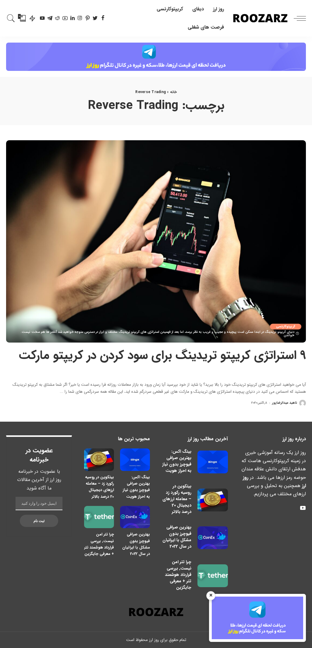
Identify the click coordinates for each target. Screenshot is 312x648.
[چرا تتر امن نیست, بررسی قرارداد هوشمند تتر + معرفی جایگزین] (212, 575)
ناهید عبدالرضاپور (284, 403)
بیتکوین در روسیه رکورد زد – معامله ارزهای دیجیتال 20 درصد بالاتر (176, 499)
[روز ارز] (260, 18)
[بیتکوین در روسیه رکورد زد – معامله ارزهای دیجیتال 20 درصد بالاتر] (212, 500)
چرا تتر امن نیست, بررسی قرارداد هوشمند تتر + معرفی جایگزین (178, 575)
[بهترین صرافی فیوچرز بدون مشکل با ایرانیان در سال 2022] (212, 537)
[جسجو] (11, 18)
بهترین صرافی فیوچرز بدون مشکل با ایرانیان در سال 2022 (176, 537)
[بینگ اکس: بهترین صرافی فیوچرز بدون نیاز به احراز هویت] (212, 462)
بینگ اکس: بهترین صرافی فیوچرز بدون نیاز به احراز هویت (176, 461)
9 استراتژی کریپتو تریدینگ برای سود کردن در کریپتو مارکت (162, 355)
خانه (173, 92)
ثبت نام (39, 521)
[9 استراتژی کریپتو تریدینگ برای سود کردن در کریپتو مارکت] (156, 241)
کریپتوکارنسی (285, 326)
